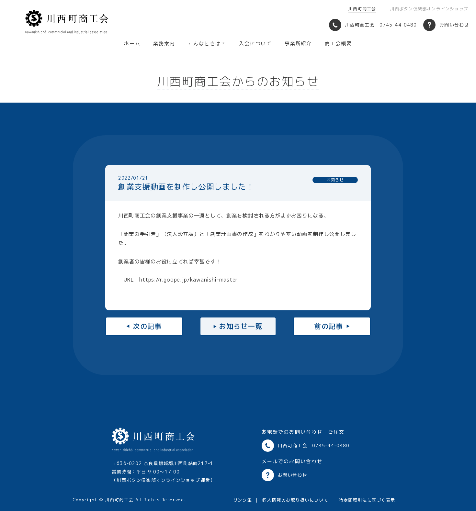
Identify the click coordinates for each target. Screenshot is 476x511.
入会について (255, 43)
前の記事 (328, 326)
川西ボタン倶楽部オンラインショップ (429, 9)
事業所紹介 (298, 43)
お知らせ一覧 (241, 326)
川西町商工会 (362, 9)
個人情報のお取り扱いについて (295, 500)
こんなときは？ (207, 43)
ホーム (132, 43)
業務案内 (164, 43)
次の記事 (147, 326)
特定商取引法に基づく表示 (367, 500)
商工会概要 (338, 43)
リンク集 (242, 500)
